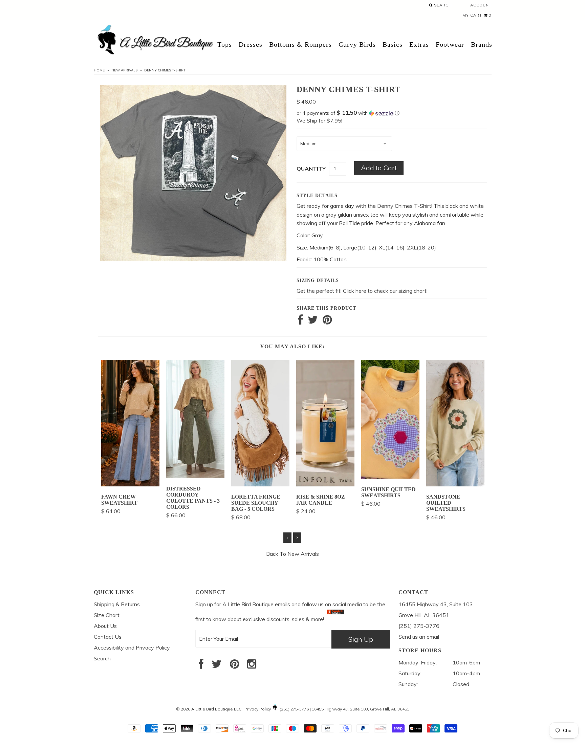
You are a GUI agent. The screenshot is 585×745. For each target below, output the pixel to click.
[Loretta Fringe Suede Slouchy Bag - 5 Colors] (260, 484)
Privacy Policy (257, 708)
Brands (481, 44)
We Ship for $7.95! (319, 120)
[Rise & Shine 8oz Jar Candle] (325, 484)
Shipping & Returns (117, 604)
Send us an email (418, 636)
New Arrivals (124, 70)
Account (481, 5)
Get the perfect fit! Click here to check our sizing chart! (362, 290)
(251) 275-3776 (294, 708)
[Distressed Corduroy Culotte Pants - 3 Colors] (195, 476)
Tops (224, 44)
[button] (392, 113)
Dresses (250, 44)
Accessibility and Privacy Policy (132, 647)
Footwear (450, 44)
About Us (105, 625)
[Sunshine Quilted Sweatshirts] (390, 476)
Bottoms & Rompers (300, 44)
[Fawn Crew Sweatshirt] (130, 484)
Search (442, 5)
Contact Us (108, 636)
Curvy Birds (357, 44)
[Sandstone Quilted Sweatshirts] (455, 484)
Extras (419, 44)
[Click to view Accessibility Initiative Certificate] (335, 619)
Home (99, 70)
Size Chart (107, 615)
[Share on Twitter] (313, 321)
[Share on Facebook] (300, 321)
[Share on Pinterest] (327, 321)
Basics (393, 44)
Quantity (311, 168)
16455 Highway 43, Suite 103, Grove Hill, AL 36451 (360, 708)
